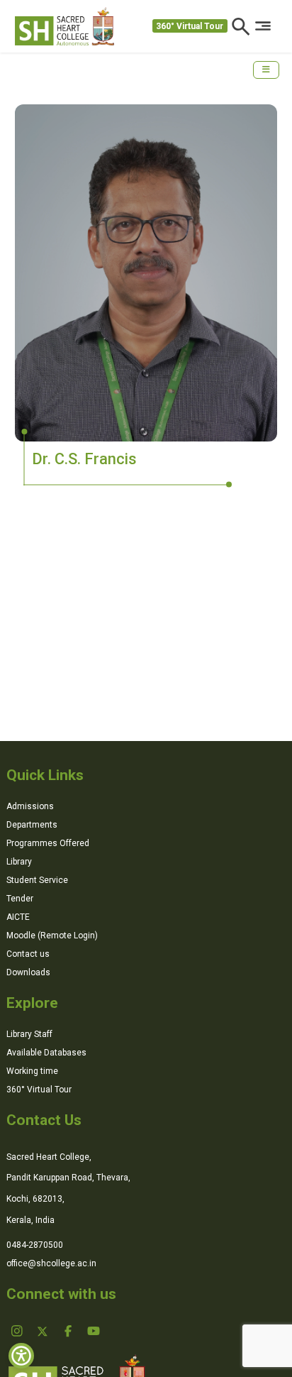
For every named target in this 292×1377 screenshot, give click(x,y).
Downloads (28, 972)
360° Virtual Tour (189, 26)
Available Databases (46, 1053)
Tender (19, 899)
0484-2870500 (34, 1245)
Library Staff (29, 1034)
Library (19, 862)
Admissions (30, 806)
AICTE (18, 917)
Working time (32, 1071)
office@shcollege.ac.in (51, 1263)
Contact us (28, 954)
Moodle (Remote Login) (52, 935)
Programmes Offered (47, 843)
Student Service (37, 880)
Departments (31, 825)
